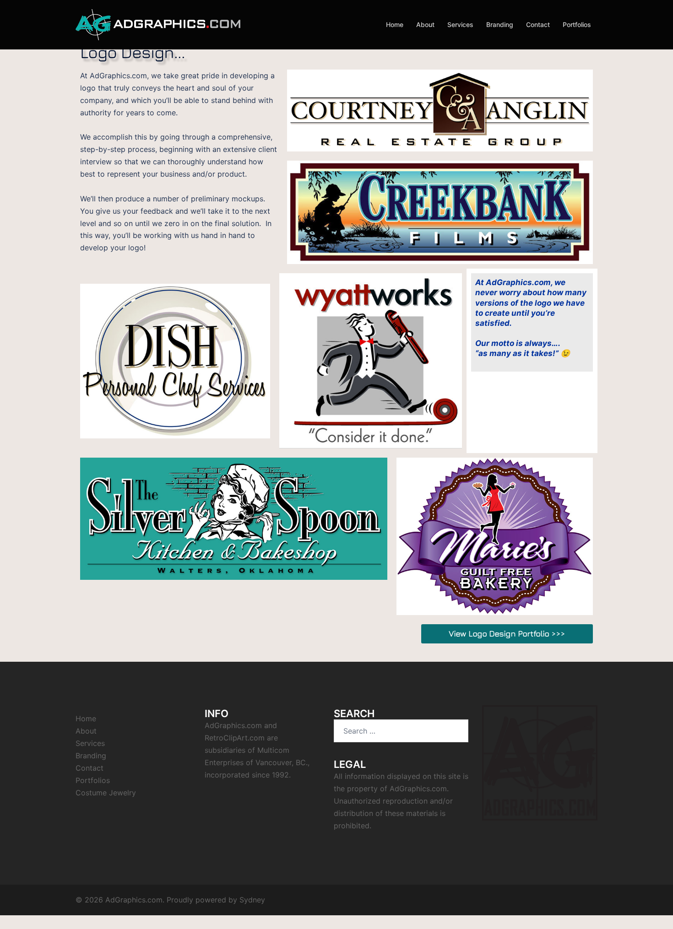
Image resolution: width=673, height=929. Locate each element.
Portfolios (577, 24)
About (425, 24)
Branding (499, 24)
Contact (538, 24)
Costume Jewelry (106, 792)
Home (394, 24)
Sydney (252, 899)
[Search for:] (401, 730)
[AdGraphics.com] (158, 24)
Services (460, 24)
